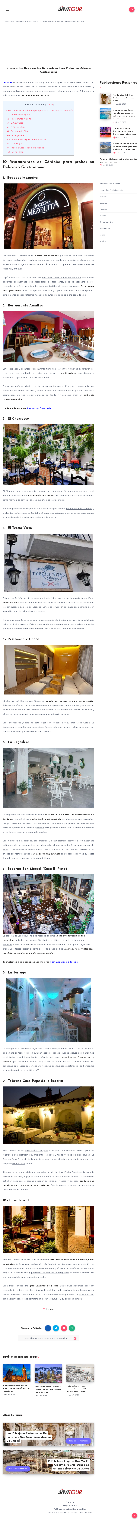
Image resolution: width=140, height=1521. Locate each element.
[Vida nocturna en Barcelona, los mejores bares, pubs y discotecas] (105, 132)
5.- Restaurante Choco (18, 131)
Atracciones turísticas (110, 183)
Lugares (50, 1309)
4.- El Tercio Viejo (16, 127)
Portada (9, 21)
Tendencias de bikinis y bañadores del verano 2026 (124, 98)
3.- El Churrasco (15, 123)
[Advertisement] (70, 46)
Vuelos (103, 241)
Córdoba (7, 82)
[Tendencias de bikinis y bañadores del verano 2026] (105, 98)
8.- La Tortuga (14, 143)
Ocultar (49, 104)
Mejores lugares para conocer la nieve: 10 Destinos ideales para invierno (79, 1389)
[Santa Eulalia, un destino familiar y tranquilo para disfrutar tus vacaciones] (105, 147)
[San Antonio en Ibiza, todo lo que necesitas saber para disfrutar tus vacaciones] (105, 113)
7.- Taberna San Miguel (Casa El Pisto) (27, 139)
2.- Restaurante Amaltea (20, 118)
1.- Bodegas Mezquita (18, 114)
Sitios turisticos (107, 222)
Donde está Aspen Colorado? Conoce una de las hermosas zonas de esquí (48, 1389)
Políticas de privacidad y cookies (70, 1509)
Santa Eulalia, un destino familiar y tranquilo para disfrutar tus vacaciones (125, 146)
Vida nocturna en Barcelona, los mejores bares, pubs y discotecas (124, 131)
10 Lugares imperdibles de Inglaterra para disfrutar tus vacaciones (16, 1388)
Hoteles (103, 196)
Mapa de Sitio (70, 1505)
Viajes (102, 235)
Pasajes (103, 209)
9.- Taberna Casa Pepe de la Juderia (25, 147)
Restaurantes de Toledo (64, 961)
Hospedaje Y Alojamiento (111, 190)
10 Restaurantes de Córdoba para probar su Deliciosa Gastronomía (38, 110)
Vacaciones (105, 228)
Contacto (70, 1502)
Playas (103, 215)
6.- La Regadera (15, 135)
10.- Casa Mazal (15, 152)
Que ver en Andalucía (39, 408)
